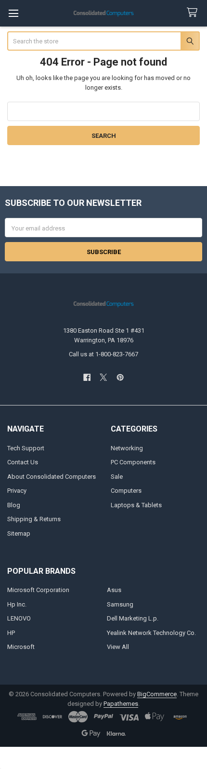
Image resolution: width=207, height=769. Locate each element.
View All (118, 646)
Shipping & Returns (34, 519)
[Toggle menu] (13, 13)
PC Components (133, 462)
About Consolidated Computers (51, 476)
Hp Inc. (16, 604)
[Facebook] (87, 377)
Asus (114, 590)
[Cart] (194, 13)
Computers (126, 490)
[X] (103, 377)
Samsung (120, 604)
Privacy (16, 490)
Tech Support (25, 448)
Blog (13, 505)
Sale (117, 476)
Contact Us (22, 462)
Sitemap (18, 533)
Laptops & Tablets (136, 505)
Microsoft (21, 646)
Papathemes (121, 703)
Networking (127, 448)
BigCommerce (157, 694)
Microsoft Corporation (38, 590)
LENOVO (19, 618)
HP (11, 632)
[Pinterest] (120, 377)
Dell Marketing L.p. (132, 618)
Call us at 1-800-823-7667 (103, 354)
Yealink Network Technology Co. (151, 632)
